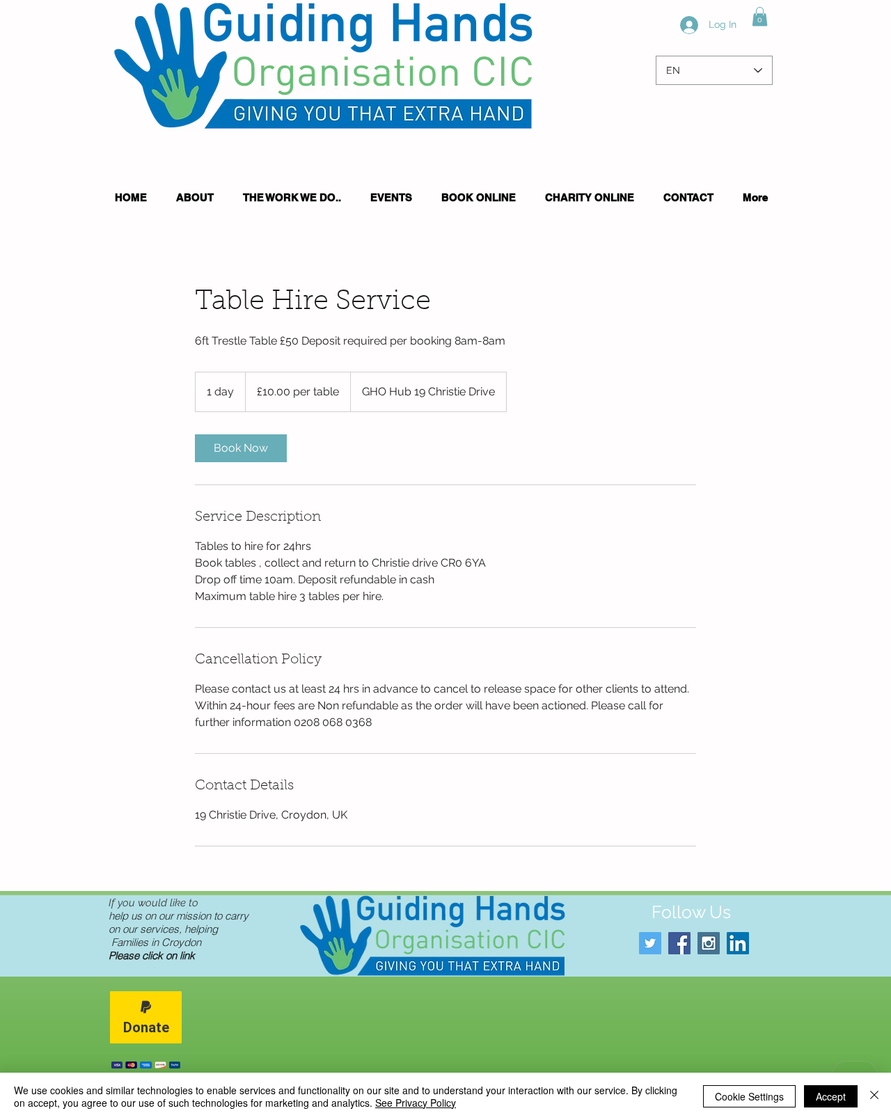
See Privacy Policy (415, 1103)
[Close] (874, 1096)
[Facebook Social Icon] (679, 943)
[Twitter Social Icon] (650, 943)
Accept (831, 1096)
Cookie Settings (749, 1096)
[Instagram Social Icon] (708, 943)
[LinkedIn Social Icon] (738, 943)
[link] (241, 448)
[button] (760, 16)
